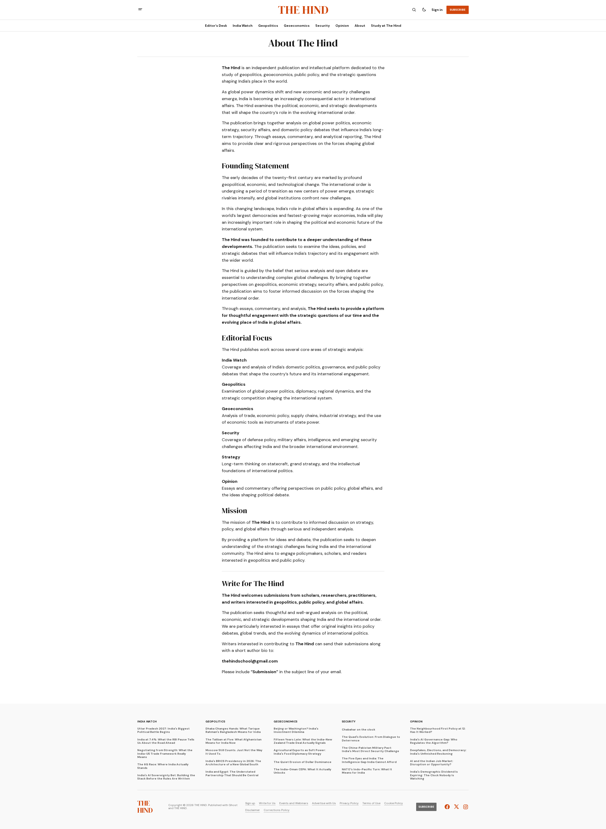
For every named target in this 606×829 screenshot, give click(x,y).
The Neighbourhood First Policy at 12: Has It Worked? (437, 730)
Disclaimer (252, 810)
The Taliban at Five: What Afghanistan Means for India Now (233, 741)
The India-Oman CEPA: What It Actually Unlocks (302, 771)
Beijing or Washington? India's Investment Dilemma (296, 730)
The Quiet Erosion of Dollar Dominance (302, 762)
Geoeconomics (285, 721)
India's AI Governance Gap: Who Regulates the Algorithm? (433, 741)
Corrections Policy (277, 810)
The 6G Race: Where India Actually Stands (162, 766)
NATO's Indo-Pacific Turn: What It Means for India (367, 771)
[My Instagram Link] (465, 807)
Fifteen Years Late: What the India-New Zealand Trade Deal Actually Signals (303, 741)
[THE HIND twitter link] (456, 807)
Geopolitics (215, 721)
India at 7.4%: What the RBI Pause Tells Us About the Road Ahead (165, 741)
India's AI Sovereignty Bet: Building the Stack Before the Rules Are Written (166, 777)
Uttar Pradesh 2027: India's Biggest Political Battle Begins (163, 730)
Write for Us (267, 803)
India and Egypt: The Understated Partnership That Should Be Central (231, 773)
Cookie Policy (393, 803)
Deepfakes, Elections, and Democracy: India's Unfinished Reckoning (438, 751)
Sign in (437, 10)
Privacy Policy (349, 803)
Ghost (233, 805)
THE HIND (180, 808)
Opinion (416, 721)
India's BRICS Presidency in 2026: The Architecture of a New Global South (233, 762)
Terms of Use (371, 803)
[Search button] (414, 9)
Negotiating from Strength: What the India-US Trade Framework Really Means (164, 753)
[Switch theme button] (424, 9)
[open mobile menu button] (140, 9)
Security (349, 721)
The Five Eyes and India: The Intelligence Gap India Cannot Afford (369, 760)
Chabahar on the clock (358, 729)
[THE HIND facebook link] (447, 807)
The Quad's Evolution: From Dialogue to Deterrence (371, 738)
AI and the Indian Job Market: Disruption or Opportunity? (431, 762)
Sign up (250, 803)
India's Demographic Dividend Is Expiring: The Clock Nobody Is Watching (434, 775)
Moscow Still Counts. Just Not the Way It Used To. (233, 751)
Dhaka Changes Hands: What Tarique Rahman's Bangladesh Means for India (233, 730)
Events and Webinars (293, 803)
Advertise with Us (324, 803)
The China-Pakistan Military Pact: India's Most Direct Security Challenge (370, 749)
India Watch (146, 721)
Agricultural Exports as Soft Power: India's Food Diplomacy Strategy (300, 751)
